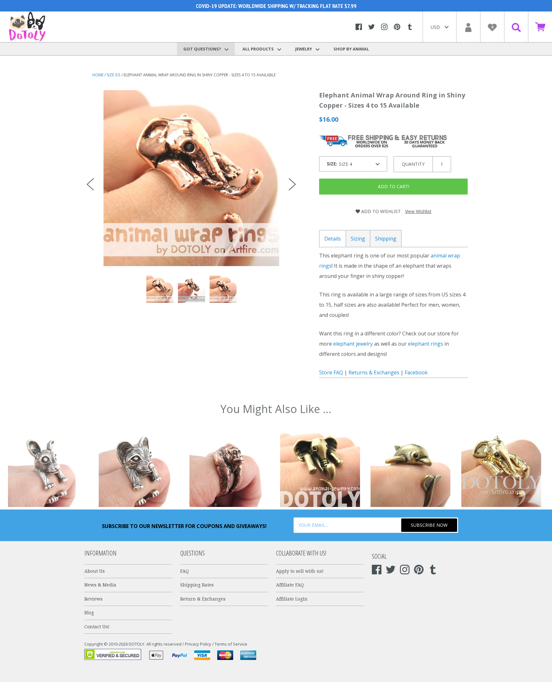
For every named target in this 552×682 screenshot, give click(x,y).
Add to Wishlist (380, 211)
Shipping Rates (197, 584)
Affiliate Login (292, 599)
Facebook (416, 372)
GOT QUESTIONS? (202, 49)
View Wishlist (418, 211)
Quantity (413, 164)
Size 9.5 (113, 75)
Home (97, 75)
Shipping (385, 238)
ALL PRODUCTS (258, 49)
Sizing (358, 238)
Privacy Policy (198, 644)
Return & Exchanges (203, 599)
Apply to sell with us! (300, 571)
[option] (191, 178)
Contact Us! (97, 626)
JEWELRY (304, 49)
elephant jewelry (353, 343)
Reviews (93, 599)
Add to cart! (393, 186)
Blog (89, 612)
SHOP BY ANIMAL (351, 49)
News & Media (100, 584)
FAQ (184, 571)
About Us (94, 571)
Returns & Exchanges (374, 372)
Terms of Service (231, 644)
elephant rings (425, 343)
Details (332, 238)
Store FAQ (331, 372)
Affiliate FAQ (290, 584)
